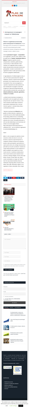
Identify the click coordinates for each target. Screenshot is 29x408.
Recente (11, 307)
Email (4, 291)
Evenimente (23, 37)
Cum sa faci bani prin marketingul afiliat (17, 320)
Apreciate (6, 307)
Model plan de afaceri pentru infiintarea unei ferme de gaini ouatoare (16, 341)
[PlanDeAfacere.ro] (14, 13)
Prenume (5, 286)
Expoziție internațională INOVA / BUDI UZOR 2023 (9, 229)
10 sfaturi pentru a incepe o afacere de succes (17, 327)
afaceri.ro (10, 170)
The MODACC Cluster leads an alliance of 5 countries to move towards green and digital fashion (8, 198)
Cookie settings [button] (13, 405)
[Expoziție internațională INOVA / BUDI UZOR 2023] (9, 222)
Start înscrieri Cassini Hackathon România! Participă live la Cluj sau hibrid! (9, 214)
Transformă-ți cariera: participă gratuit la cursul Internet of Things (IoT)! (14, 3)
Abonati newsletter (9, 296)
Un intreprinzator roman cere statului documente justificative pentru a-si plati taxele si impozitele (18, 314)
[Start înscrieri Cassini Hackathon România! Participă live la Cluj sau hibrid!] (9, 207)
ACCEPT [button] (20, 405)
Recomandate (18, 307)
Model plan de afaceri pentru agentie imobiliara (16, 333)
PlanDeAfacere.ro (8, 37)
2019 (5, 170)
